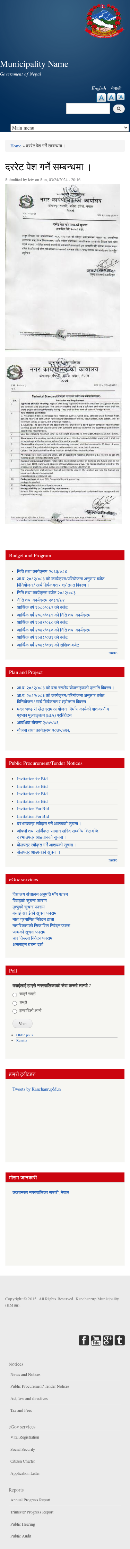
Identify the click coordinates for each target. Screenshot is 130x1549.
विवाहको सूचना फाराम (29, 901)
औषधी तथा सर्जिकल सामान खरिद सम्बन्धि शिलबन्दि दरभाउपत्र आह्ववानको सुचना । (57, 834)
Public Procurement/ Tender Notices (39, 1386)
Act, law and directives (29, 1398)
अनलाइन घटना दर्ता (27, 944)
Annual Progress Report (30, 1499)
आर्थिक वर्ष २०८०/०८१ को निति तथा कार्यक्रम (53, 615)
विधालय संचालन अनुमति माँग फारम (40, 894)
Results (21, 1040)
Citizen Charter (22, 1461)
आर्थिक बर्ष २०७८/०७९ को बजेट (42, 637)
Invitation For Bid (33, 809)
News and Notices (25, 1374)
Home (15, 145)
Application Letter (25, 1473)
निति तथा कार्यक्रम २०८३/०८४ (42, 571)
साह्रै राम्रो (27, 993)
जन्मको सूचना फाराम (28, 932)
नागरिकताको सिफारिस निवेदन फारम (41, 926)
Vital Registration (24, 1437)
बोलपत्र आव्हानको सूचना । (39, 852)
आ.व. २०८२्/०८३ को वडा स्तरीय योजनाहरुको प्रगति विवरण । (66, 688)
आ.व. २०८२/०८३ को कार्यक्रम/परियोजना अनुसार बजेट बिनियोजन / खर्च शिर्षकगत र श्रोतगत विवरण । (60, 582)
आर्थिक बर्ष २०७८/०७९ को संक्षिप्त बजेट (48, 645)
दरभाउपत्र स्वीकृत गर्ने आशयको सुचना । (49, 824)
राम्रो (23, 1002)
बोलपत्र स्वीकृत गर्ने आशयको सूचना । (47, 845)
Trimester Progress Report (31, 1512)
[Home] (105, 20)
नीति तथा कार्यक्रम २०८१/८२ (40, 600)
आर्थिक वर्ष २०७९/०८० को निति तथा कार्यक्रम (53, 630)
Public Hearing (22, 1524)
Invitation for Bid (32, 779)
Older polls (24, 1034)
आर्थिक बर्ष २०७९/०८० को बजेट (42, 622)
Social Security (22, 1449)
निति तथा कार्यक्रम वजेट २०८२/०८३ (46, 593)
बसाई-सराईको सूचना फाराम (34, 913)
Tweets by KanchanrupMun (36, 1089)
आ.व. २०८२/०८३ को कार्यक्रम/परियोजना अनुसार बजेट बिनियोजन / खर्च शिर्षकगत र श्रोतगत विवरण (60, 698)
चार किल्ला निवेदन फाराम (32, 938)
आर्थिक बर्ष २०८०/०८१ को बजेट (42, 607)
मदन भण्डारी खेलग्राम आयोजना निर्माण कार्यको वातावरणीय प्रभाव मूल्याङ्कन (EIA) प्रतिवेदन (63, 712)
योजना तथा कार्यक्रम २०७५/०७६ (43, 730)
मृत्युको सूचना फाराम (28, 907)
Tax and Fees (21, 1410)
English (99, 88)
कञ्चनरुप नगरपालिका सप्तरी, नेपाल (40, 1192)
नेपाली (116, 88)
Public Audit (20, 1536)
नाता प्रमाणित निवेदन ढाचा (33, 919)
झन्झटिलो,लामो (30, 1010)
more (113, 653)
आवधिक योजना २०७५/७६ (38, 723)
